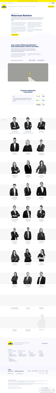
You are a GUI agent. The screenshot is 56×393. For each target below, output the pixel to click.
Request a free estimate (32, 60)
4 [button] (23, 103)
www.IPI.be (22, 384)
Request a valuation (51, 6)
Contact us (33, 6)
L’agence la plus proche (15, 34)
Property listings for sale (41, 60)
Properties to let (10, 373)
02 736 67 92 (10, 353)
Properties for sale (19, 373)
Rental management (26, 6)
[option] (23, 99)
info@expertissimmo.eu (19, 371)
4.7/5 (43, 100)
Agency (31, 6)
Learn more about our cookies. (47, 390)
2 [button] (22, 103)
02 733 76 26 (31, 353)
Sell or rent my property (20, 6)
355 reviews (43, 103)
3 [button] (23, 103)
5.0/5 (43, 96)
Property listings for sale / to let (12, 6)
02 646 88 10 (41, 353)
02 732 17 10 (20, 353)
